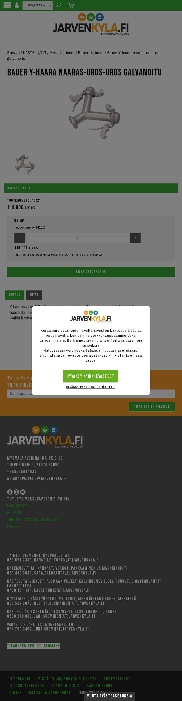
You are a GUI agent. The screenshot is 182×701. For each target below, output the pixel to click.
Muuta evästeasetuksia (109, 696)
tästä (91, 360)
